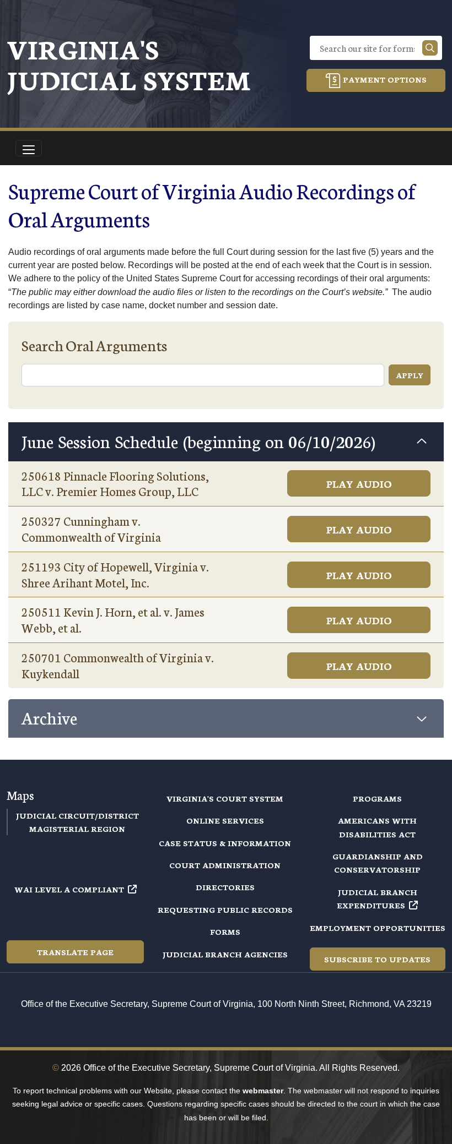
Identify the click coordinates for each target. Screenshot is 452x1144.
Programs (377, 798)
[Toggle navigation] (28, 148)
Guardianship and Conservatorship (377, 863)
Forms (225, 931)
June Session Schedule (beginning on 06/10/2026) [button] (198, 441)
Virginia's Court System (224, 798)
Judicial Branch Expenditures (377, 898)
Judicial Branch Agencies (225, 954)
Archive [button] (49, 717)
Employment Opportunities (377, 927)
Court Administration (225, 864)
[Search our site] (430, 48)
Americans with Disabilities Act (377, 827)
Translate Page (75, 951)
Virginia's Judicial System (129, 63)
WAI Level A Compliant (69, 889)
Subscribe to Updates (377, 959)
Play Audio (359, 483)
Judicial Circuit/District (77, 815)
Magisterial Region (77, 828)
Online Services (225, 820)
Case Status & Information (225, 842)
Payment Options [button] (384, 79)
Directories (225, 886)
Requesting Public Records (225, 909)
